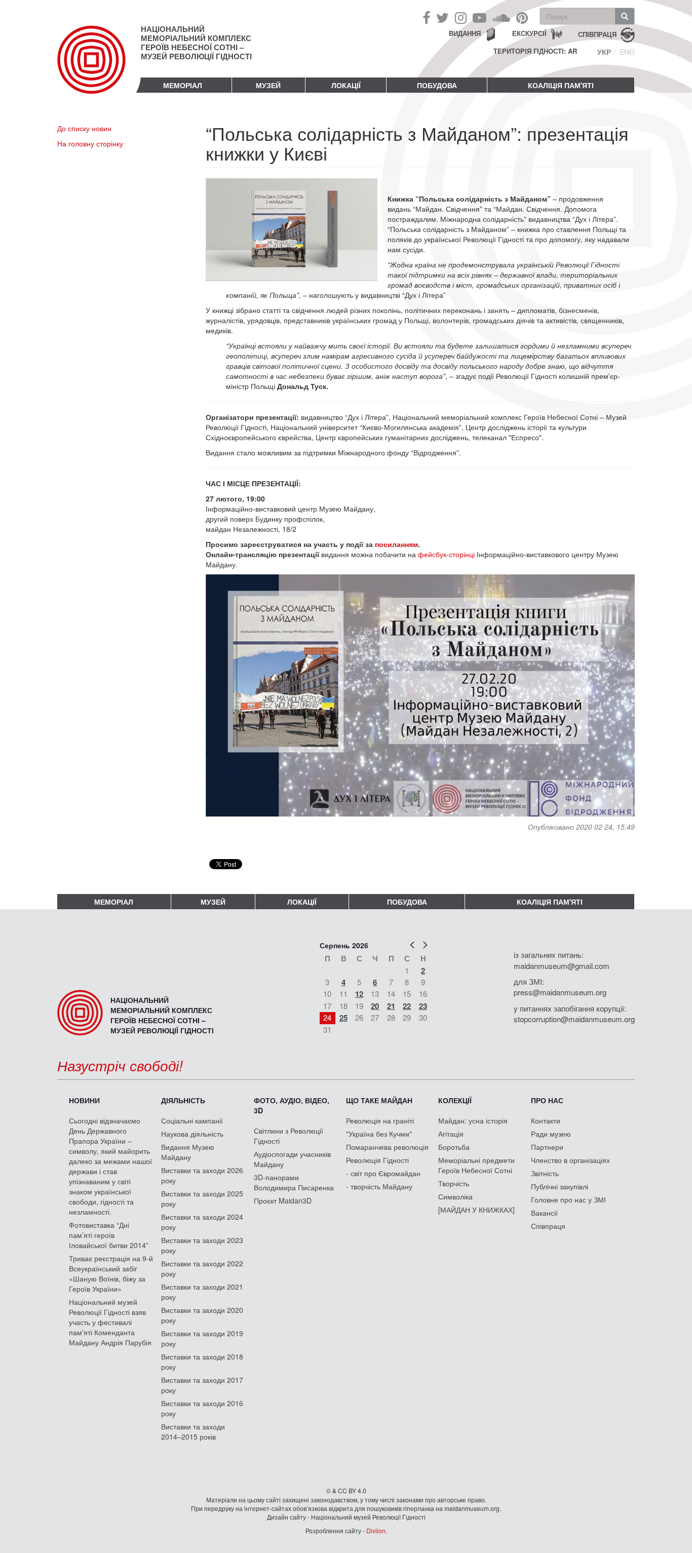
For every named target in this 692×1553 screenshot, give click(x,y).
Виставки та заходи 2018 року (202, 1361)
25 (343, 1017)
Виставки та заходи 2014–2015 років (193, 1431)
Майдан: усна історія (473, 1120)
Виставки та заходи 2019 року (202, 1338)
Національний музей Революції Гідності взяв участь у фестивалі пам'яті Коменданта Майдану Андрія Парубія (110, 1322)
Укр (604, 52)
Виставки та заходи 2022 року (202, 1268)
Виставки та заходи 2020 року (202, 1315)
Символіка (455, 1196)
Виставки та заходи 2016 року (202, 1408)
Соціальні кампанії (192, 1120)
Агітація (451, 1134)
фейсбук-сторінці (445, 554)
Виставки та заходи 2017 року (202, 1385)
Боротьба (454, 1147)
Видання (465, 33)
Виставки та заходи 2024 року (202, 1222)
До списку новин (84, 128)
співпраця (597, 33)
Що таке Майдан (379, 1100)
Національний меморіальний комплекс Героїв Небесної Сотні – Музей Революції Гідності (196, 42)
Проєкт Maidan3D (283, 1200)
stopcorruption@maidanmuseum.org (574, 1019)
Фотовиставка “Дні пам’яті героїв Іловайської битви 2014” (108, 1235)
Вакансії (544, 1213)
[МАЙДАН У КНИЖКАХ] (476, 1210)
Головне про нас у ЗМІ (568, 1199)
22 (407, 1006)
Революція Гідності (377, 1160)
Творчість (453, 1183)
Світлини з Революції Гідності (288, 1135)
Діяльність (183, 1100)
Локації (346, 85)
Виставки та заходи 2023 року (202, 1245)
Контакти (545, 1120)
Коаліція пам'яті (561, 85)
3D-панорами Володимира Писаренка (294, 1182)
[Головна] (99, 67)
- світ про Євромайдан (383, 1173)
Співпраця (548, 1226)
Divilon (376, 1530)
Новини (84, 1100)
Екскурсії (529, 33)
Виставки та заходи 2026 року (202, 1175)
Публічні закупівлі (559, 1186)
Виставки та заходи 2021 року (202, 1292)
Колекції (455, 1100)
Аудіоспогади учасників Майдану (292, 1159)
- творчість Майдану (379, 1186)
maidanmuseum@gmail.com (561, 965)
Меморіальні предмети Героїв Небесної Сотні (476, 1165)
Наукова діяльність (192, 1134)
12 (359, 993)
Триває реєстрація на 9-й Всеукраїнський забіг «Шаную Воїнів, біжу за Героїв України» (111, 1273)
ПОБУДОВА (437, 85)
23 (423, 1006)
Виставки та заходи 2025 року (202, 1198)
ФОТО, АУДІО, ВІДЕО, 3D (291, 1105)
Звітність (545, 1173)
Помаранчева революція (387, 1147)
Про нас (547, 1100)
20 (375, 1006)
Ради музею (551, 1134)
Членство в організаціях (570, 1160)
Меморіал (182, 85)
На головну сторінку (90, 143)
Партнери (547, 1147)
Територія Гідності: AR (535, 51)
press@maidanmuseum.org (560, 992)
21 (391, 1006)
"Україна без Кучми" (379, 1134)
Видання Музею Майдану (187, 1152)
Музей (268, 85)
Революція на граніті (380, 1120)
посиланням (396, 544)
